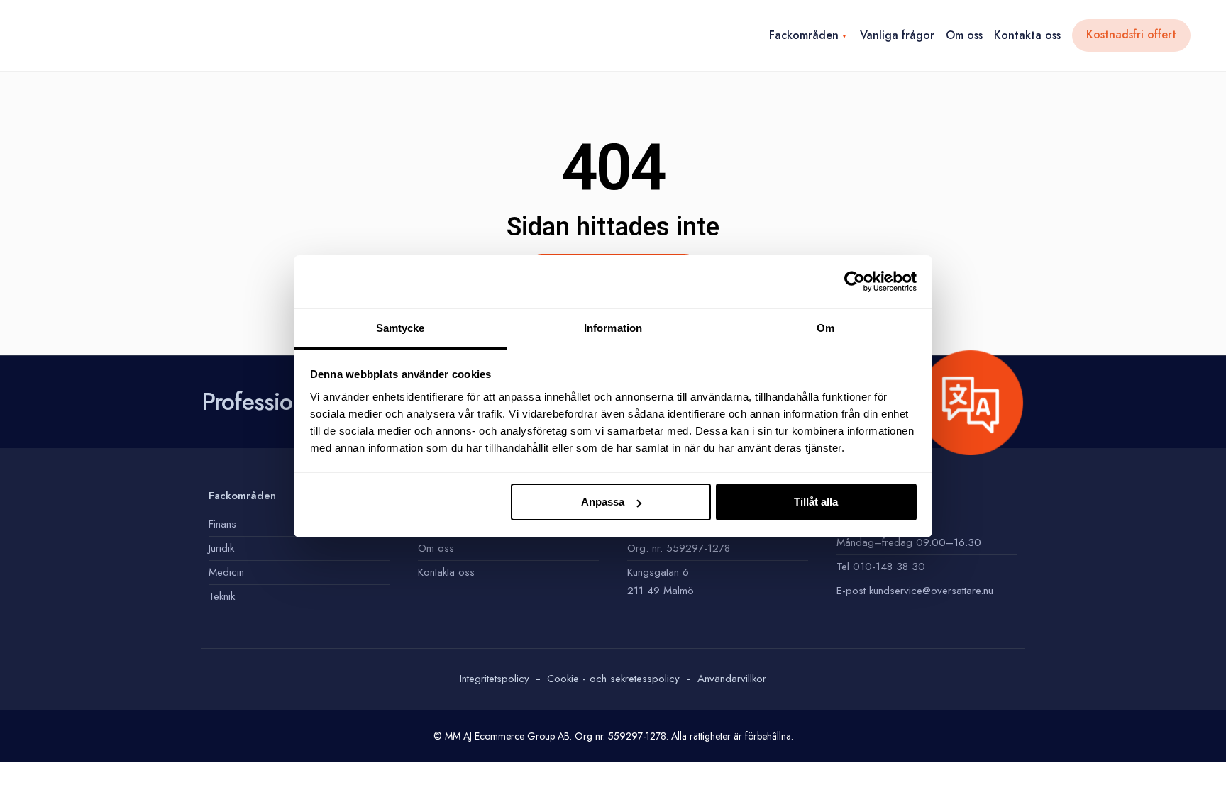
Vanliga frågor (897, 35)
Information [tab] (613, 328)
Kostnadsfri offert (1131, 34)
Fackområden (804, 35)
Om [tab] (825, 328)
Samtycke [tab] (400, 328)
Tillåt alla (816, 502)
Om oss (964, 35)
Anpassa (602, 502)
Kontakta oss (1027, 35)
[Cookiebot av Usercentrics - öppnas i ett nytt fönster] (855, 281)
